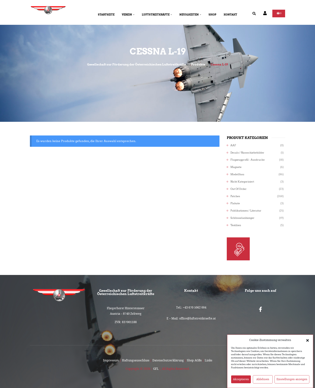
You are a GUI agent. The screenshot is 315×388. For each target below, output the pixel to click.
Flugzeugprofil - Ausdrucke (247, 159)
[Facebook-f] (260, 309)
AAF (233, 145)
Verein (127, 14)
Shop (212, 14)
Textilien (235, 225)
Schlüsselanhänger (242, 218)
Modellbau (237, 174)
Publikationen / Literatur (245, 210)
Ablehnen (262, 379)
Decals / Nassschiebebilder (247, 152)
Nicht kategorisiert (242, 181)
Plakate (235, 203)
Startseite (106, 14)
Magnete (236, 167)
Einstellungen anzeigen (292, 379)
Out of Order (238, 189)
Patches (235, 196)
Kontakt (230, 14)
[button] (307, 340)
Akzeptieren (241, 379)
